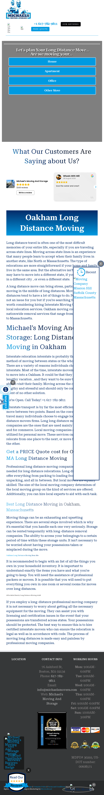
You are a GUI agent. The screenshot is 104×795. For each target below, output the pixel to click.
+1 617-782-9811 (45, 24)
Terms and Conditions (56, 787)
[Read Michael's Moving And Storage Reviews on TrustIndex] (14, 740)
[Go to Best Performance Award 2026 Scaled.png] (52, 730)
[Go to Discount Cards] (5, 387)
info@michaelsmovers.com (57, 690)
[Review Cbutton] (16, 782)
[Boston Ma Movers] (77, 789)
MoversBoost (46, 789)
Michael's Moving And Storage (53, 699)
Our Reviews (71, 24)
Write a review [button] (25, 192)
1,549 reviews (22, 187)
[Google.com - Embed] (18, 684)
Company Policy (39, 787)
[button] (96, 187)
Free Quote (40, 29)
